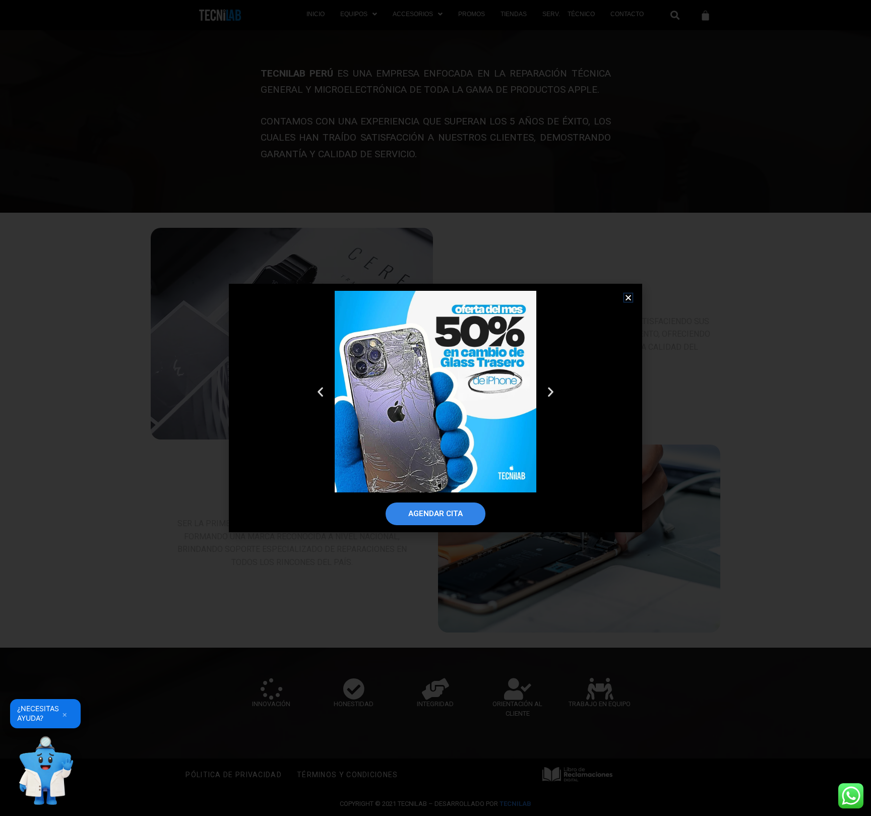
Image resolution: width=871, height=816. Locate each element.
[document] (435, 408)
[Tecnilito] (45, 770)
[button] (628, 297)
